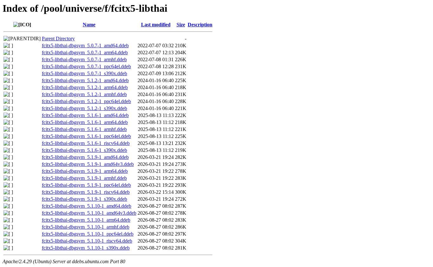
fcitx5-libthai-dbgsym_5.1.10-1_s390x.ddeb (86, 248)
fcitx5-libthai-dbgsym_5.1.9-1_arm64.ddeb (85, 171)
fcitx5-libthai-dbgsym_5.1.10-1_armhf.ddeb (85, 227)
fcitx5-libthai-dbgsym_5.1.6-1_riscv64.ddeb (86, 143)
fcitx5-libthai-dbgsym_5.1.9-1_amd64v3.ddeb (88, 164)
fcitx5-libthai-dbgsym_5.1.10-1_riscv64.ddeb (87, 241)
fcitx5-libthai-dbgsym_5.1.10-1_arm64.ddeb (86, 220)
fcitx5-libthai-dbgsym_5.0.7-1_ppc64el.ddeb (86, 66)
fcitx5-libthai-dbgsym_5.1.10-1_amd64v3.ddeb (89, 213)
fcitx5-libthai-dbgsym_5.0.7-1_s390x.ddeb (84, 73)
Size (181, 24)
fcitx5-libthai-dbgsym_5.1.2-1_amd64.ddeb (85, 80)
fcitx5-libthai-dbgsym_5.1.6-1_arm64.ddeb (85, 122)
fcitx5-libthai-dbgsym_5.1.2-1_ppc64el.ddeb (86, 101)
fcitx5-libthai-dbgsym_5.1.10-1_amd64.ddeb (86, 206)
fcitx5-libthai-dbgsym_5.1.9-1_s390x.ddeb (84, 199)
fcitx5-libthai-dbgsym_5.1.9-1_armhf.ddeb (84, 178)
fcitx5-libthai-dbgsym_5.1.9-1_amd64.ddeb (85, 157)
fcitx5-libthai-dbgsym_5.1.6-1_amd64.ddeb (85, 115)
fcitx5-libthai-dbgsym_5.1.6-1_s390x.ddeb (84, 150)
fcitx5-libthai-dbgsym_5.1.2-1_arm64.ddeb (85, 87)
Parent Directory (58, 38)
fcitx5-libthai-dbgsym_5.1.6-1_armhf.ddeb (84, 129)
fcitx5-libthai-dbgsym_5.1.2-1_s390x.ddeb (84, 108)
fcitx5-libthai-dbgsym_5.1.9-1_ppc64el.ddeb (86, 185)
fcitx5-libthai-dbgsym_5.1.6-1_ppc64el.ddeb (86, 136)
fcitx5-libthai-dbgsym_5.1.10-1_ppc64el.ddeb (87, 234)
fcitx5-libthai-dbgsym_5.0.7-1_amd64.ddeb (85, 45)
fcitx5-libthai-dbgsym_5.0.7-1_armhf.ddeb (84, 59)
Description (200, 24)
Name (89, 24)
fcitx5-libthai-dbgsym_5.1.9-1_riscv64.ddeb (86, 192)
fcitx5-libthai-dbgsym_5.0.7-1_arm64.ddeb (85, 52)
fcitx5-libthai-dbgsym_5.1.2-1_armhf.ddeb (84, 94)
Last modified (156, 24)
